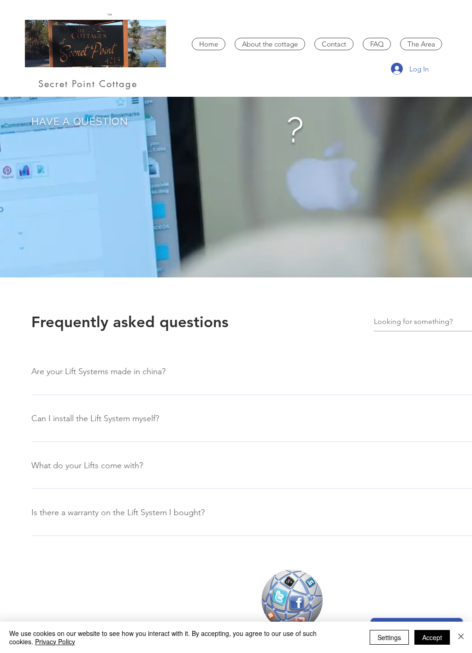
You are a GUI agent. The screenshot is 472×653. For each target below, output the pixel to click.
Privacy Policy (55, 641)
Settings (389, 637)
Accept (432, 637)
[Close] (460, 637)
